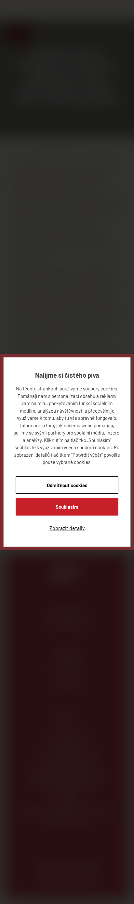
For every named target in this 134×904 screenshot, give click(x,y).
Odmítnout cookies (67, 485)
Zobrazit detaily (67, 528)
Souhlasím (67, 507)
